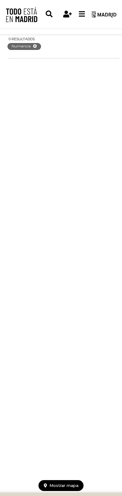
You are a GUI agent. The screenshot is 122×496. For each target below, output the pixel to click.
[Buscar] (53, 14)
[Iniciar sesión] (68, 14)
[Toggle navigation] (82, 14)
